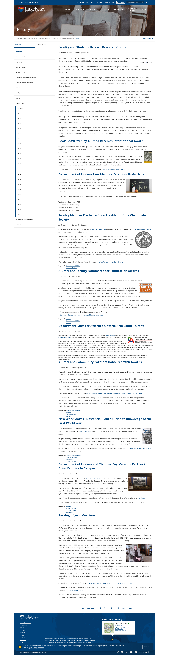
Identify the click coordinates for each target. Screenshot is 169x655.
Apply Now (121, 2)
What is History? (21, 72)
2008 (19, 184)
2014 (19, 154)
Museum (69, 506)
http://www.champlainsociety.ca (111, 262)
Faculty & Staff (90, 2)
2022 (19, 123)
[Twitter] (126, 652)
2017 (19, 138)
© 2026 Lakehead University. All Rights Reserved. (33, 652)
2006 (19, 194)
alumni (68, 416)
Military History (71, 459)
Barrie (36, 2)
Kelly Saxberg (110, 335)
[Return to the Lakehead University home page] (31, 9)
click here (141, 498)
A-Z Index (22, 637)
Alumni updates (71, 414)
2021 (19, 128)
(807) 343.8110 (119, 629)
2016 (19, 143)
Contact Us (19, 225)
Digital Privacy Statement (36, 648)
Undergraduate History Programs (26, 77)
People (18, 88)
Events (18, 98)
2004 (19, 204)
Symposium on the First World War (137, 448)
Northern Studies (21, 57)
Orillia (30, 2)
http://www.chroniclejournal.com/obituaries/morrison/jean (109, 583)
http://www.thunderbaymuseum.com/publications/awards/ (80, 315)
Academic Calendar (25, 623)
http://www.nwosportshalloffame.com (117, 169)
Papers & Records (85, 431)
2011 (19, 169)
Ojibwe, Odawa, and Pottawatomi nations (67, 642)
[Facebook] (136, 652)
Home (17, 38)
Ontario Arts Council (65, 337)
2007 (19, 189)
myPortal (22, 632)
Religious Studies (21, 67)
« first (81, 608)
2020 (19, 133)
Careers (22, 642)
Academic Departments (36, 38)
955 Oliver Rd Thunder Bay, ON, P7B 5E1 (122, 626)
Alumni (99, 2)
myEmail (22, 630)
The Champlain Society (143, 229)
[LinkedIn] (122, 652)
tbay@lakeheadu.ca (120, 630)
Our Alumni (19, 62)
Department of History (73, 266)
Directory (22, 635)
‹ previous (90, 608)
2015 (19, 149)
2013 (19, 159)
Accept (146, 647)
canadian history (71, 268)
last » (131, 608)
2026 (19, 113)
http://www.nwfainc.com (79, 590)
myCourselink (23, 625)
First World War (71, 461)
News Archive (56, 38)
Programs (24, 38)
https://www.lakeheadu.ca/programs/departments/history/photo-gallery (114, 393)
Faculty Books (20, 93)
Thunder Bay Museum (94, 478)
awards (68, 323)
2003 (19, 209)
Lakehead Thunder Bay (112, 619)
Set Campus (147, 38)
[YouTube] (131, 652)
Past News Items (68, 38)
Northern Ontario (72, 510)
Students (80, 2)
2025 (19, 118)
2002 (19, 214)
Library (22, 628)
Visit (113, 2)
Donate (107, 2)
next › (124, 608)
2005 (19, 199)
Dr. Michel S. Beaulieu (97, 229)
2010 (19, 174)
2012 (19, 164)
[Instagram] (118, 652)
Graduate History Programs (24, 82)
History (48, 38)
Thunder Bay (22, 2)
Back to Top (143, 652)
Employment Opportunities (24, 219)
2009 (19, 179)
